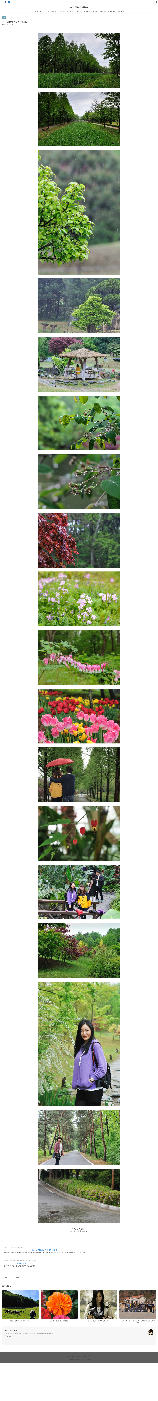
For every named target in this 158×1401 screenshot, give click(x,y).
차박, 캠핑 (54, 11)
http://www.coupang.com (11, 1247)
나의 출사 (78, 11)
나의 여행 (62, 11)
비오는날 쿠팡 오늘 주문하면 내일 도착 (44, 1250)
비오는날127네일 (19, 1263)
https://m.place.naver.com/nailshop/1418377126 (18, 1260)
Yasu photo (120, 11)
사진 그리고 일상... (79, 7)
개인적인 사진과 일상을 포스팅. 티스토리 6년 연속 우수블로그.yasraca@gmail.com (29, 1333)
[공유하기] (9, 1277)
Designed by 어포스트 (73, 1359)
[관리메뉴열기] (154, 3)
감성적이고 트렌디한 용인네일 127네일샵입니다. (20, 1266)
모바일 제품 (86, 11)
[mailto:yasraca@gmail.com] (8, 2)
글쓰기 (88, 1359)
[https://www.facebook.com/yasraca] (5, 2)
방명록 (36, 11)
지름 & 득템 (102, 11)
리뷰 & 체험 (111, 11)
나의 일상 (70, 11)
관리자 (83, 1359)
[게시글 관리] (11, 1277)
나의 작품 (46, 11)
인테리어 (94, 11)
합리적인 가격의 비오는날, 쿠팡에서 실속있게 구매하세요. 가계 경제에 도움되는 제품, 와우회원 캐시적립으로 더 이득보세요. (45, 1252)
